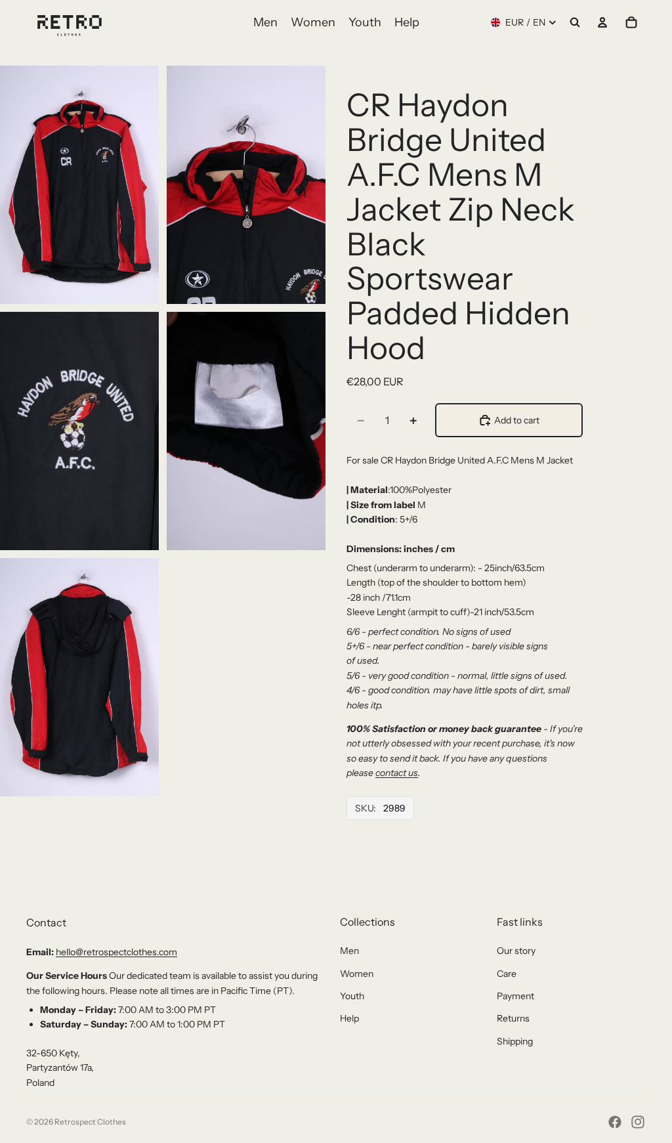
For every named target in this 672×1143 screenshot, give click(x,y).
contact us (396, 773)
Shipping (515, 1041)
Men (349, 951)
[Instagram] (638, 1122)
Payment (515, 996)
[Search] (574, 22)
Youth (352, 996)
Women (356, 974)
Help (349, 1018)
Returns (513, 1018)
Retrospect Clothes (90, 1122)
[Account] (602, 22)
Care (506, 974)
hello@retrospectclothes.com (116, 952)
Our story (516, 951)
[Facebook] (615, 1122)
